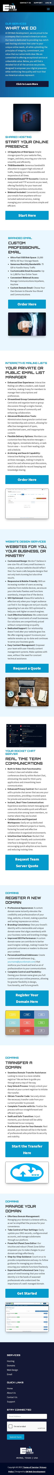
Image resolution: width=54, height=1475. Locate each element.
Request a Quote (27, 668)
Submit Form (15, 1437)
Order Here (27, 304)
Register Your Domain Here (27, 998)
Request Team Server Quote (27, 862)
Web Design (12, 1370)
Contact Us (25, 3)
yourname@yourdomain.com (21, 961)
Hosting (10, 1361)
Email (9, 1374)
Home (10, 1389)
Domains (11, 1366)
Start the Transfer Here (27, 1149)
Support (38, 3)
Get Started (27, 1293)
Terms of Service (31, 1467)
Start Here (27, 215)
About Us (11, 1393)
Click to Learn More (27, 84)
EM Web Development (35, 1471)
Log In (48, 3)
